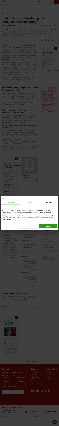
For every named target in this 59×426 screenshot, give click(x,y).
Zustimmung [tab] (10, 202)
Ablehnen (29, 226)
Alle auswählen (48, 226)
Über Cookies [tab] (48, 202)
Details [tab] (29, 202)
